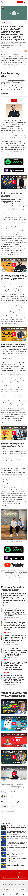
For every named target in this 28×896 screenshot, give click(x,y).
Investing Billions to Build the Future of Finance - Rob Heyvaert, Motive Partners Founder (17, 848)
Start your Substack (10, 889)
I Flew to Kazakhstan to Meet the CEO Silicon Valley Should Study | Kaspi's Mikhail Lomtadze (16, 826)
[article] (14, 827)
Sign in (25, 2)
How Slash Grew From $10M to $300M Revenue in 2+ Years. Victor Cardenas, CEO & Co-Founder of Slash (17, 837)
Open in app (7, 22)
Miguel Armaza (4, 50)
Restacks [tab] (11, 806)
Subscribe (19, 2)
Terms (19, 884)
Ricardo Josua (13, 120)
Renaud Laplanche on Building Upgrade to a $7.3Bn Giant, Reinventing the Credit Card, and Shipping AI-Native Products (15, 853)
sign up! (12, 60)
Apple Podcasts (5, 64)
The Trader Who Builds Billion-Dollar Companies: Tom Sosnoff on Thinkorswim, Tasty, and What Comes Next (17, 859)
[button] (4, 13)
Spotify (11, 64)
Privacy (15, 884)
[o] (3, 827)
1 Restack (12, 796)
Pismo (9, 122)
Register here (4, 93)
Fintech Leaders (16, 54)
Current (9, 84)
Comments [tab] (4, 806)
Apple (20, 572)
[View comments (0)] (10, 894)
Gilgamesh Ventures (16, 786)
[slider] (12, 18)
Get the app (21, 889)
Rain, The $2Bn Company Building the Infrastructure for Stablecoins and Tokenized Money (16, 832)
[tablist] (7, 806)
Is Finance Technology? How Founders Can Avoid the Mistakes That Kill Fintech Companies (17, 864)
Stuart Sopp (16, 82)
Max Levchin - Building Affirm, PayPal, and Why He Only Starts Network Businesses (17, 842)
